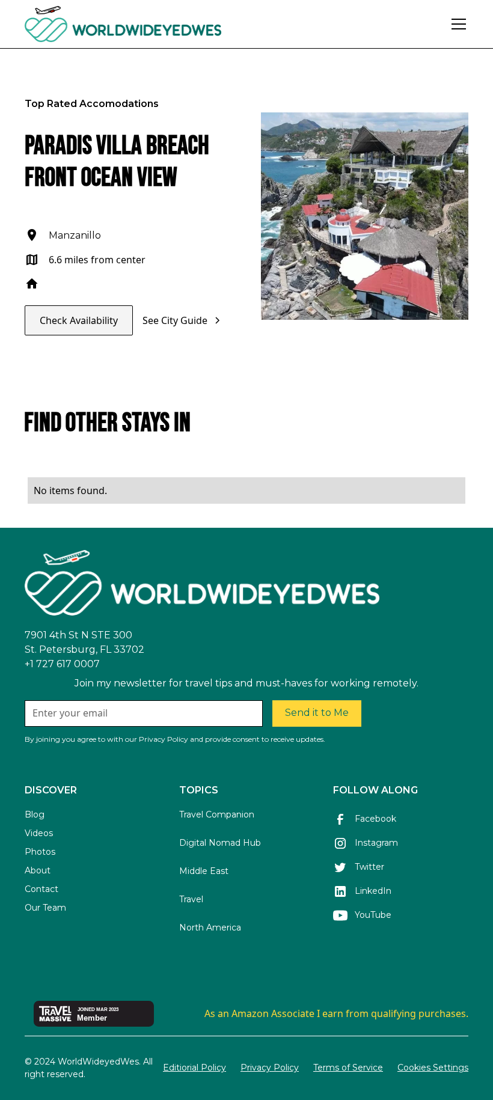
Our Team (45, 907)
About (38, 870)
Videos (39, 833)
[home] (156, 24)
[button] (456, 24)
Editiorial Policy (194, 1067)
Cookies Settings (432, 1067)
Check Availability (79, 320)
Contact (41, 889)
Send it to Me (317, 712)
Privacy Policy (269, 1067)
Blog (34, 814)
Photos (40, 851)
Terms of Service (348, 1067)
